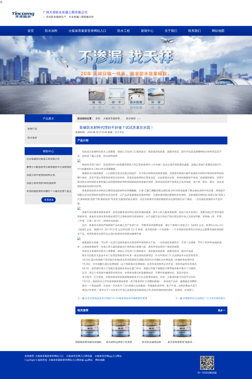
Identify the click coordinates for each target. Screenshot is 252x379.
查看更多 (49, 199)
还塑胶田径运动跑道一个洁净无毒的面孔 (204, 298)
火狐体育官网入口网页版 (79, 356)
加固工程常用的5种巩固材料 (41, 183)
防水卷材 (131, 118)
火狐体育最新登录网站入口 (24, 5)
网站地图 (218, 30)
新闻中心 (147, 30)
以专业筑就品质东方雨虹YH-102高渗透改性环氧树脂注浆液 (116, 298)
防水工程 (123, 30)
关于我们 (171, 30)
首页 (31, 30)
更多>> (221, 310)
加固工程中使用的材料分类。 (42, 175)
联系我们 (194, 30)
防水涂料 (51, 30)
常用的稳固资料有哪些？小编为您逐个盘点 (49, 191)
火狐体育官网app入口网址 (108, 356)
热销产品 (32, 128)
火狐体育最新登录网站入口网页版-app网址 (70, 360)
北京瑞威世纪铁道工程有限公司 (43, 159)
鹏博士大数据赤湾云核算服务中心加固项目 (49, 167)
